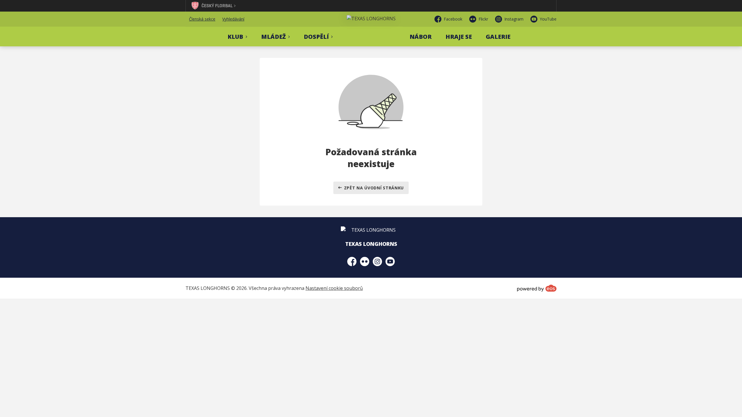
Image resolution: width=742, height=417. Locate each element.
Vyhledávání (233, 19)
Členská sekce (202, 19)
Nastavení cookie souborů (334, 288)
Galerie (498, 37)
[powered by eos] (536, 288)
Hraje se (458, 37)
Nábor (421, 37)
